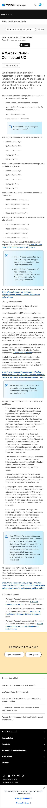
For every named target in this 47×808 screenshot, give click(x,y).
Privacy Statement (22, 798)
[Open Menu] (45, 5)
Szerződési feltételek (10, 779)
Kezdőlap (4, 15)
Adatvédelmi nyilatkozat (10, 782)
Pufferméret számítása (22, 353)
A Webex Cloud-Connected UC (15, 692)
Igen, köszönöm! (14, 655)
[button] (40, 5)
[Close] (44, 788)
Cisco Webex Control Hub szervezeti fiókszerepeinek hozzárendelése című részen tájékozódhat (21, 294)
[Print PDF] (18, 45)
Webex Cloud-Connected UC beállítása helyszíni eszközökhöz (24, 626)
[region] (23, 796)
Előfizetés (25, 45)
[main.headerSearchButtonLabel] (35, 4)
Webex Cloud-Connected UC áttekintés (18, 685)
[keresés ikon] (35, 5)
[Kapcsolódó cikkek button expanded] (44, 678)
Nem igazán (33, 655)
